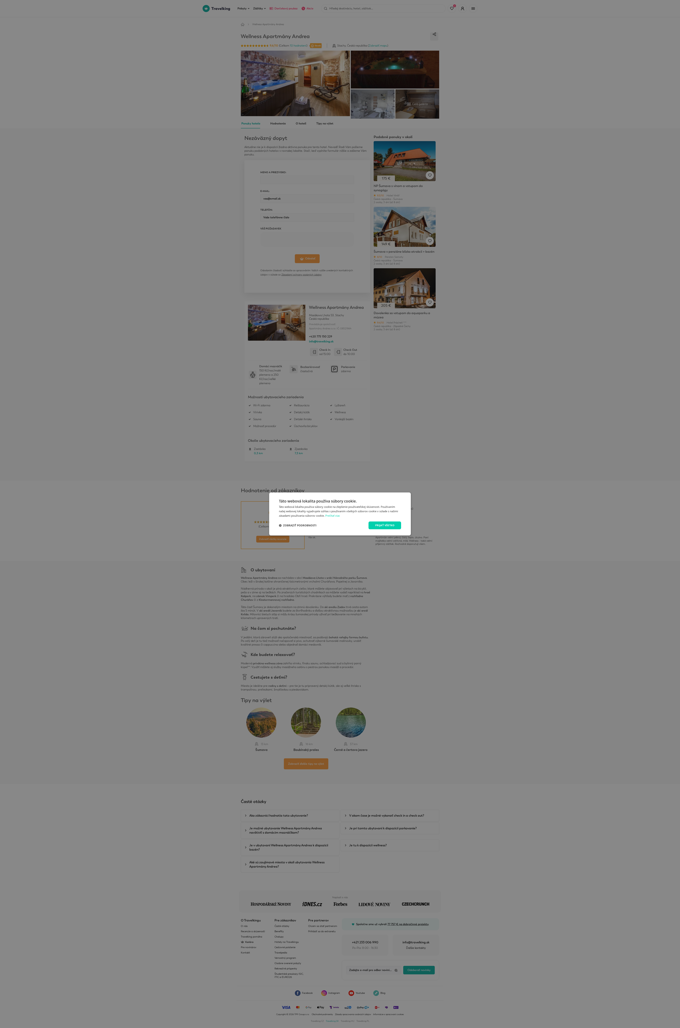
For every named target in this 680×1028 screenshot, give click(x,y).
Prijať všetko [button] (384, 525)
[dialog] (340, 513)
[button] (297, 525)
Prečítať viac (332, 515)
